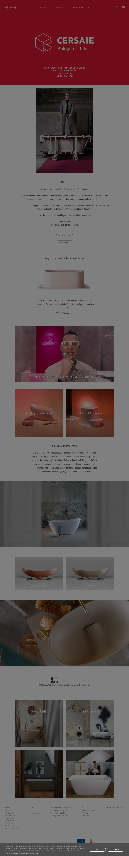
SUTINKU (116, 849)
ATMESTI (97, 849)
